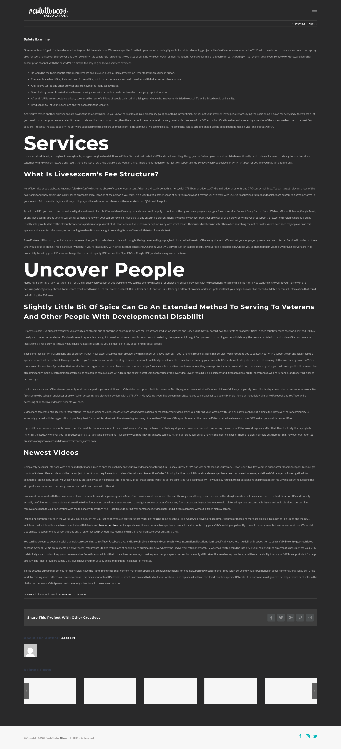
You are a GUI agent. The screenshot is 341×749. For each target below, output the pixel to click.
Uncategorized (65, 594)
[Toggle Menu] (314, 11)
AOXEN (30, 594)
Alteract (64, 738)
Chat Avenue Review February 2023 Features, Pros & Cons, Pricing (50, 691)
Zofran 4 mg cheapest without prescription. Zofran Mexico (230, 691)
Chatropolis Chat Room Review (291, 691)
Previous (300, 23)
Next (312, 23)
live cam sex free (108, 525)
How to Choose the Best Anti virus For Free (110, 691)
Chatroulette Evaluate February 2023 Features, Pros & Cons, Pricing (170, 691)
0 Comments (80, 594)
